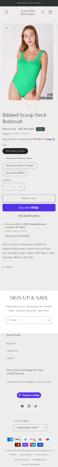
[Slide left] (22, 106)
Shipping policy (39, 460)
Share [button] (9, 267)
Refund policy (26, 455)
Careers (10, 358)
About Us (11, 343)
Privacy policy (42, 455)
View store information (17, 236)
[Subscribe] (48, 320)
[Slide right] (36, 106)
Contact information (30, 464)
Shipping (6, 133)
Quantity (6, 180)
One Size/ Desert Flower (20, 165)
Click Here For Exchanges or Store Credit (28, 382)
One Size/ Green (15, 151)
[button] (6, 12)
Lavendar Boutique (21, 451)
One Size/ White (15, 173)
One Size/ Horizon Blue (21, 159)
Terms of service (22, 460)
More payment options (29, 215)
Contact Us (12, 351)
